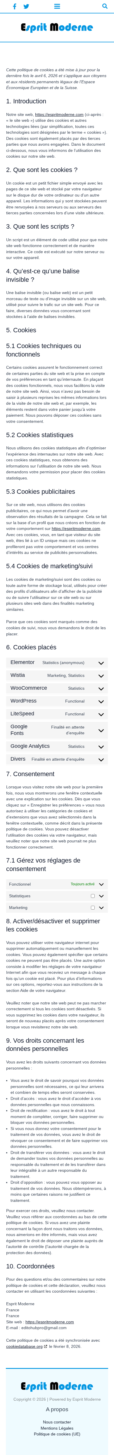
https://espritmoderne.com (59, 114)
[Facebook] (15, 6)
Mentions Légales (57, 1428)
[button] (105, 6)
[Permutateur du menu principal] (57, 6)
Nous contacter (57, 1422)
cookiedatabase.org (24, 1346)
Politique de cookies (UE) (57, 1434)
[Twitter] (26, 6)
